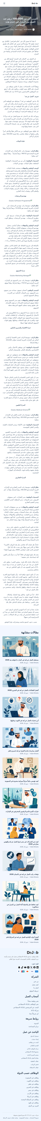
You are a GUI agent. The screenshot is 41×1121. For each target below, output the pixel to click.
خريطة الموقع (34, 991)
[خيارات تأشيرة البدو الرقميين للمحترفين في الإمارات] (20, 798)
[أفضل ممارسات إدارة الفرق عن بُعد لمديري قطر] (20, 737)
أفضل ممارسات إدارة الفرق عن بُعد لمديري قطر (23, 751)
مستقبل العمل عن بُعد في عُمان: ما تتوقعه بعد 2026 (22, 660)
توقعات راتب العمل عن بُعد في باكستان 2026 (24, 874)
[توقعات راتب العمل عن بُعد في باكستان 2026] (20, 861)
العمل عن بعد (9, 29)
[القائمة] (4, 3)
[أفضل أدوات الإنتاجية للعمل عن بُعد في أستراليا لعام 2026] (20, 924)
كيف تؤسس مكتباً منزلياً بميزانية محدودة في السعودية (22, 781)
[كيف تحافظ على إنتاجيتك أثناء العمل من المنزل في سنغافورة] (20, 891)
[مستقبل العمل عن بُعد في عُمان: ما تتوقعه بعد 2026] (20, 646)
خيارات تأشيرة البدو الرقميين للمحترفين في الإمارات (22, 811)
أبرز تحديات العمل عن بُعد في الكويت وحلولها (24, 720)
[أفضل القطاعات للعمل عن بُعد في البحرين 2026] (20, 677)
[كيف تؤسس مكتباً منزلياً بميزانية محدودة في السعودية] (20, 768)
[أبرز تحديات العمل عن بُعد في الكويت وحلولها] (20, 707)
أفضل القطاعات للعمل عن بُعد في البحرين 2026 (23, 690)
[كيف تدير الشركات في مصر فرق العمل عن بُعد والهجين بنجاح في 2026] (20, 828)
